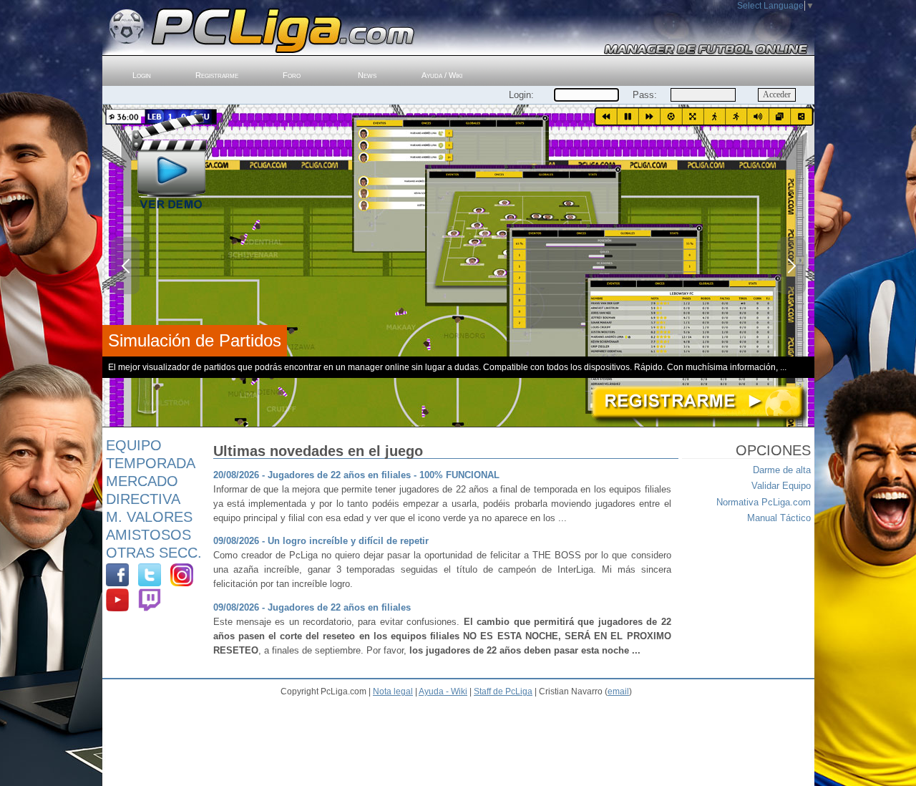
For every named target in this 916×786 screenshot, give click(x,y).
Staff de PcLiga (503, 691)
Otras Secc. (154, 553)
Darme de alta (782, 470)
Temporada (150, 463)
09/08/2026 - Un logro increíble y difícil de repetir (321, 540)
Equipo (134, 445)
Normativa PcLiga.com (763, 502)
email (618, 691)
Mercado (142, 481)
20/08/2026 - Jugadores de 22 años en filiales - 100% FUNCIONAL (356, 475)
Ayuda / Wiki (442, 75)
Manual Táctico (779, 518)
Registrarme (216, 75)
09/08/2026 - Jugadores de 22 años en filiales (312, 607)
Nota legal (393, 691)
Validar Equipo (781, 485)
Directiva (143, 499)
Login (141, 75)
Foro (292, 75)
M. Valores (149, 517)
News (367, 75)
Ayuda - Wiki (443, 691)
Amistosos (148, 535)
